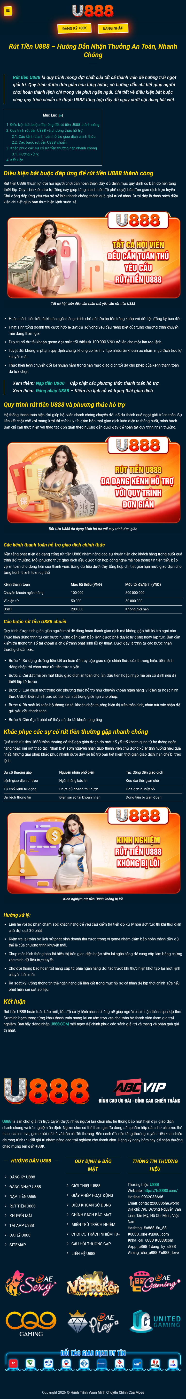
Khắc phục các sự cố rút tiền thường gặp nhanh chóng (51, 148)
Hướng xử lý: (25, 154)
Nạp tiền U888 (50, 383)
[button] (8, 11)
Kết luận (14, 160)
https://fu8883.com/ (161, 1190)
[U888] (93, 11)
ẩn (60, 115)
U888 (6, 1121)
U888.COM (60, 1024)
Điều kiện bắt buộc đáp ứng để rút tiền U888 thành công (52, 125)
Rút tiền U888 (26, 77)
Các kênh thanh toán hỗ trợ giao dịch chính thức (53, 136)
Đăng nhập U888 (52, 390)
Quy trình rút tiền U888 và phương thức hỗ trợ (44, 130)
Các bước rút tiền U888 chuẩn (39, 142)
